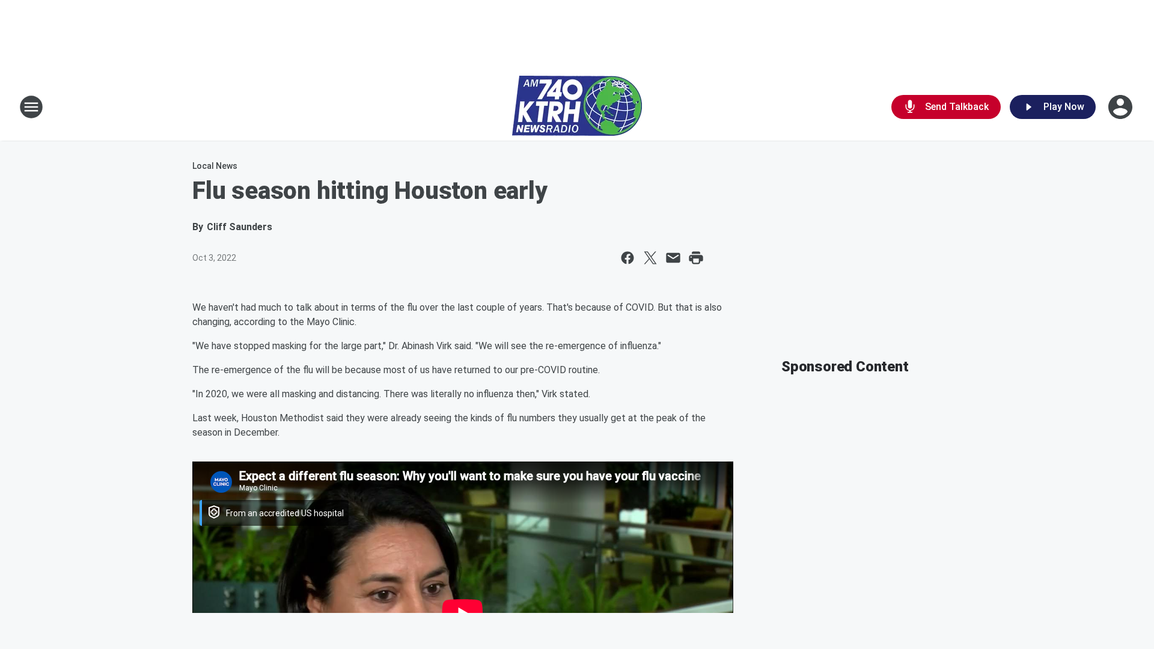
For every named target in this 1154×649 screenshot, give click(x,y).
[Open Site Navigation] (31, 107)
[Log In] (1121, 107)
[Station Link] (577, 107)
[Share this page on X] (650, 257)
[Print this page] (696, 257)
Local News (214, 166)
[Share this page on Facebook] (627, 257)
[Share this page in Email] (673, 257)
